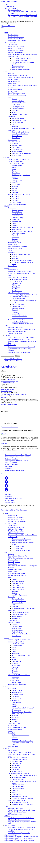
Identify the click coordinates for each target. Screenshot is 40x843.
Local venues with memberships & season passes (22, 85)
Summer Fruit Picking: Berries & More (23, 128)
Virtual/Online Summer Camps (17, 204)
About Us (8, 494)
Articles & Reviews (14, 142)
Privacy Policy (9, 500)
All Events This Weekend (15, 48)
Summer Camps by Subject (16, 161)
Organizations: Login (14, 10)
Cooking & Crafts (17, 181)
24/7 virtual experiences (15, 333)
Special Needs (12, 140)
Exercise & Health (17, 214)
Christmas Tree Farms (18, 298)
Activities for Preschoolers (19, 60)
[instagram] (6, 489)
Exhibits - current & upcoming (21, 254)
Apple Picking (16, 287)
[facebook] (6, 478)
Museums (11, 87)
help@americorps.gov (7, 382)
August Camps (16, 202)
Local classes (12, 208)
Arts (9, 97)
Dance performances (18, 108)
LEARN (7, 206)
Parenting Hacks (17, 145)
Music (14, 167)
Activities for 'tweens (18, 66)
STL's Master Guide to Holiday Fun (18, 293)
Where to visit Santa (18, 304)
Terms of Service (10, 502)
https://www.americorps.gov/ (9, 381)
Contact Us (8, 468)
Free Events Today (13, 35)
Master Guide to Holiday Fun (20, 296)
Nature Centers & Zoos (19, 120)
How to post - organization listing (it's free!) (18, 455)
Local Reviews (16, 147)
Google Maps (11, 379)
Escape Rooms (12, 83)
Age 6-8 (14, 188)
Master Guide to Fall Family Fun (17, 277)
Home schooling (13, 266)
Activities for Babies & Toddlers (21, 58)
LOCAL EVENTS (10, 42)
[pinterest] (6, 486)
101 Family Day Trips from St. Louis (19, 339)
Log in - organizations (11, 459)
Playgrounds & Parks (18, 118)
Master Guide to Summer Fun (13, 360)
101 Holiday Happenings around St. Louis (24, 295)
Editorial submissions (11, 464)
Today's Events (12, 44)
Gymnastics (15, 216)
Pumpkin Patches (17, 291)
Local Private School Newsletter (17, 246)
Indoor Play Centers (14, 81)
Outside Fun (11, 116)
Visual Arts (15, 178)
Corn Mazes (15, 289)
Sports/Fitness (16, 173)
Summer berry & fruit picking (17, 95)
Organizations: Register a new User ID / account (22, 15)
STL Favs (7, 335)
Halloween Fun (16, 283)
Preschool (15, 186)
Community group (6, 391)
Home (6, 4)
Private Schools (12, 91)
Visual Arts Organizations (19, 114)
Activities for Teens (17, 68)
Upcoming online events (15, 327)
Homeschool (15, 237)
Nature (14, 177)
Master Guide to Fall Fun (19, 279)
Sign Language (16, 229)
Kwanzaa (14, 312)
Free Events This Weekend (16, 37)
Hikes (13, 124)
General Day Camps (18, 163)
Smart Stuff (11, 252)
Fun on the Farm (13, 79)
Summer (6, 268)
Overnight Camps (17, 165)
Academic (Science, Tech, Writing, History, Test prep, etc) (22, 232)
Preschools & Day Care (15, 89)
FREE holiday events (18, 306)
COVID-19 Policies (11, 462)
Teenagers (15, 192)
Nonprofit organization (7, 389)
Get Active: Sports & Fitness (20, 132)
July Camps (15, 200)
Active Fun (11, 130)
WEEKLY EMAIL (10, 345)
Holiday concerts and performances (22, 318)
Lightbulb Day (16, 314)
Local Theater (16, 104)
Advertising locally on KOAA (14, 498)
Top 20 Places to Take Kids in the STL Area (21, 337)
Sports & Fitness (17, 212)
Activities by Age (13, 56)
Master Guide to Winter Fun (16, 320)
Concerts (14, 99)
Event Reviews (16, 155)
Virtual (6, 325)
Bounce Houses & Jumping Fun (17, 75)
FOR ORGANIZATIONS (12, 8)
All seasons (4, 397)
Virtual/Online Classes (14, 242)
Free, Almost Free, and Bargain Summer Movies (22, 54)
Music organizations (18, 101)
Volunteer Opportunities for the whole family (14, 394)
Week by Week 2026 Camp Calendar (19, 194)
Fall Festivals (16, 285)
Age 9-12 (14, 190)
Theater (14, 169)
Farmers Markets (13, 270)
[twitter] (6, 482)
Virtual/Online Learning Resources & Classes (21, 329)
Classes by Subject (17, 210)
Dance (14, 171)
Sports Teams (16, 138)
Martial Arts (15, 219)
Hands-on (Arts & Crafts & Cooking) (23, 227)
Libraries (14, 256)
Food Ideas (15, 143)
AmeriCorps (9, 366)
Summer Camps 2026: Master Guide (19, 159)
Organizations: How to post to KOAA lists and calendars (21, 836)
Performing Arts (16, 221)
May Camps (15, 196)
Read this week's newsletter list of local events (21, 347)
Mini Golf (15, 126)
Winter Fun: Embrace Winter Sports (22, 323)
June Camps (15, 198)
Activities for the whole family (21, 69)
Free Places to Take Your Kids (17, 40)
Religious (14, 182)
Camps (6, 157)
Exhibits (14, 112)
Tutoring (10, 250)
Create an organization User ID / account (17, 457)
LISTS (6, 71)
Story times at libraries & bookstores (22, 260)
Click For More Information (9, 404)
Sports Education (17, 136)
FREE (6, 33)
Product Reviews (17, 151)
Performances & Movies (19, 103)
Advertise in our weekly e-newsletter (19, 352)
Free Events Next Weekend (16, 39)
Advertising (8, 466)
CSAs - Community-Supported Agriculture (20, 77)
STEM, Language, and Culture (21, 175)
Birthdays (11, 73)
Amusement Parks (17, 122)
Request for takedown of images (14, 470)
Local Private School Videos (16, 93)
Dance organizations (18, 106)
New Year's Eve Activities (19, 316)
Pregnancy (15, 241)
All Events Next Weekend (16, 52)
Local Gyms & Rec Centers (20, 134)
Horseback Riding (17, 217)
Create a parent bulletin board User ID (16, 460)
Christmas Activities (18, 308)
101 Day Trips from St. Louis (13, 359)
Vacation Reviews (17, 149)
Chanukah (15, 310)
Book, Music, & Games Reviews (21, 153)
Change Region (9, 6)
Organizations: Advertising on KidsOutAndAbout (22, 16)
